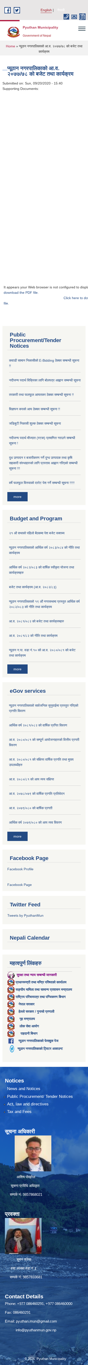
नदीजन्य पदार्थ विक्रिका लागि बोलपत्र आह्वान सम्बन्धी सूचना (45, 380)
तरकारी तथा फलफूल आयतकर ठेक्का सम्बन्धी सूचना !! (41, 395)
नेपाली (61, 10)
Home (10, 46)
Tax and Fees (19, 1111)
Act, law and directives (28, 1104)
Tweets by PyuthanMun (25, 915)
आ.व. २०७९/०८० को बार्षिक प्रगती (30, 808)
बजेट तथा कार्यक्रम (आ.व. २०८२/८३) (32, 587)
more (17, 497)
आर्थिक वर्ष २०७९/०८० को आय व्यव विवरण (35, 822)
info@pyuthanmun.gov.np (36, 1330)
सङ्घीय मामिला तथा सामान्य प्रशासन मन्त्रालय (44, 989)
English (46, 10)
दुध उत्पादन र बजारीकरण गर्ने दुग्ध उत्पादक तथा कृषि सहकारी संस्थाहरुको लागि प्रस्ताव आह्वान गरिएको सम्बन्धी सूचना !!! (43, 463)
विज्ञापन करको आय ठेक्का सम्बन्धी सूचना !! (34, 409)
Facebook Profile (20, 869)
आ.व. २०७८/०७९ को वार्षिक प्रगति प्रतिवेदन (37, 794)
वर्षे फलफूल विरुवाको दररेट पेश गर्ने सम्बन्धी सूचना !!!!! (42, 483)
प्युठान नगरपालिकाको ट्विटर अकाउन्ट (40, 1048)
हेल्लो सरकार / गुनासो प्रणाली (36, 1011)
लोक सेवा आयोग (29, 1026)
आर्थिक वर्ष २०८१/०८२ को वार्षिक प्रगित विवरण (38, 725)
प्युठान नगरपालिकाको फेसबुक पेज (38, 1041)
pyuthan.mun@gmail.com (36, 1321)
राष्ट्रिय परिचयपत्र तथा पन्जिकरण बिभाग (41, 997)
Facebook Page (19, 885)
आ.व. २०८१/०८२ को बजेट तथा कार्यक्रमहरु (36, 621)
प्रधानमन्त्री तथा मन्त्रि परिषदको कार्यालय (41, 982)
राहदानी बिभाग (29, 1033)
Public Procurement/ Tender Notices (40, 1096)
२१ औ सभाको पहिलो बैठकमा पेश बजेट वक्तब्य (37, 533)
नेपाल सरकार (26, 1004)
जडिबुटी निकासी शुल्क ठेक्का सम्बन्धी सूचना (35, 423)
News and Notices (23, 1088)
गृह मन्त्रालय (27, 1019)
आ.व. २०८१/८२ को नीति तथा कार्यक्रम (33, 636)
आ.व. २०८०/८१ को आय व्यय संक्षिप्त (31, 779)
